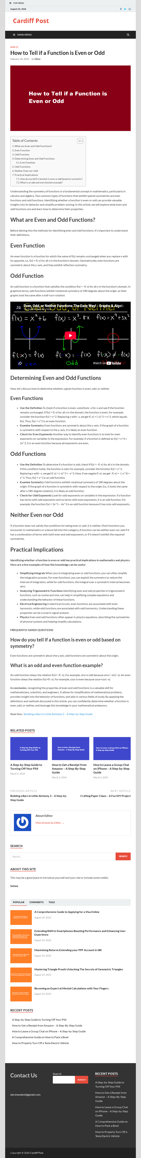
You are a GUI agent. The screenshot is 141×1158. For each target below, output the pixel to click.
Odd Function (22, 154)
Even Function (22, 150)
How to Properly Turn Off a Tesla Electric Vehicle (40, 1043)
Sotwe (14, 885)
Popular (18, 902)
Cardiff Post (31, 21)
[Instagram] (130, 9)
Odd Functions (22, 166)
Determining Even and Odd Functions (35, 158)
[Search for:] (70, 856)
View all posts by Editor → (49, 822)
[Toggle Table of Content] (78, 141)
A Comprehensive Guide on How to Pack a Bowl (40, 1037)
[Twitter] (125, 9)
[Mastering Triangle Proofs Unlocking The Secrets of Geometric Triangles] (21, 969)
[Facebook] (120, 9)
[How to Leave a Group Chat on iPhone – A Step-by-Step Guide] (112, 760)
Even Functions (27, 162)
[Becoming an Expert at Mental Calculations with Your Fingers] (21, 988)
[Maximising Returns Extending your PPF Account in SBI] (21, 950)
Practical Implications (26, 174)
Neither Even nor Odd (26, 170)
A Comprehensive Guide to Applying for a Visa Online (66, 911)
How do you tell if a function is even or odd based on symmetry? (51, 179)
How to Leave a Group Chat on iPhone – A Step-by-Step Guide (111, 768)
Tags (52, 902)
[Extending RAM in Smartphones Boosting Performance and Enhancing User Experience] (21, 931)
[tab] (18, 902)
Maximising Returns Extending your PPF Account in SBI (68, 950)
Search (57, 1073)
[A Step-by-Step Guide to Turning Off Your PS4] (29, 760)
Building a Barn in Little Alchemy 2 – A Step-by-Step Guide (58, 714)
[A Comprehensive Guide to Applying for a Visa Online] (21, 912)
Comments (36, 902)
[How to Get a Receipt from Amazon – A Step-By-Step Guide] (70, 760)
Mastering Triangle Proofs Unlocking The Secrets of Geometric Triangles (78, 969)
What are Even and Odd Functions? (33, 146)
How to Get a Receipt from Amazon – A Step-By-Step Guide (69, 768)
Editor (38, 59)
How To (14, 47)
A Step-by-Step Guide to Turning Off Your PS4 (26, 766)
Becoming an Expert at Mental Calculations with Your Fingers (71, 988)
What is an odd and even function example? (41, 182)
